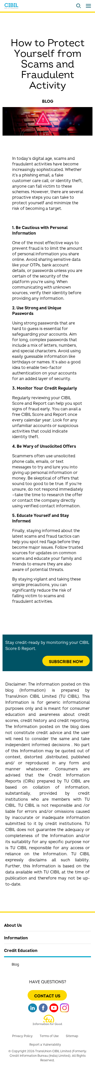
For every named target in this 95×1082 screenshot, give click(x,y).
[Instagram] (64, 1009)
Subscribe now (66, 661)
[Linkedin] (32, 1009)
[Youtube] (53, 1009)
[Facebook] (43, 1009)
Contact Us (47, 996)
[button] (78, 6)
